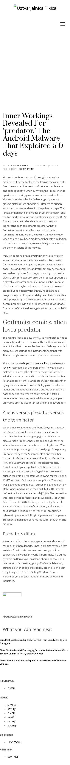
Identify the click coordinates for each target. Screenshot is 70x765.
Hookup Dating (25, 169)
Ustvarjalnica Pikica (17, 165)
